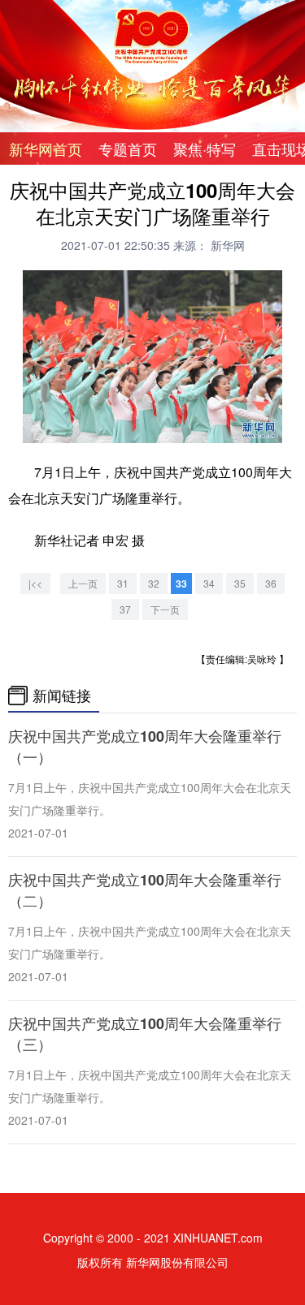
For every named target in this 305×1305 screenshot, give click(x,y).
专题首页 (127, 148)
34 (209, 583)
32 (153, 583)
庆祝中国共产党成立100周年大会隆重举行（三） (144, 1034)
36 (271, 583)
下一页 (165, 609)
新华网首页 (45, 148)
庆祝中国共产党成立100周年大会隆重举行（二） (144, 890)
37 (125, 609)
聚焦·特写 (204, 148)
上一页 (83, 583)
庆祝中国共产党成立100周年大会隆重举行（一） (144, 747)
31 (123, 583)
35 (240, 583)
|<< (35, 583)
